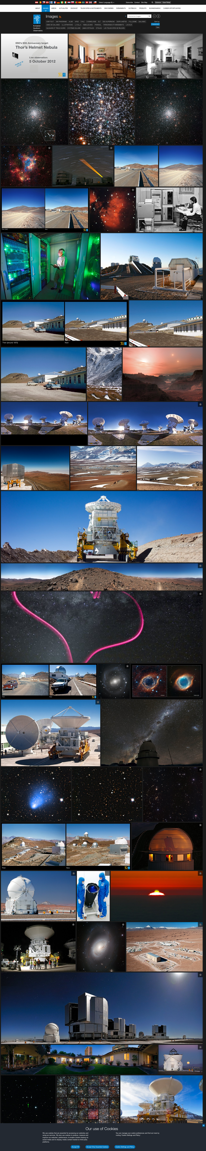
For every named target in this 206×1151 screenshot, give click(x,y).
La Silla (78, 25)
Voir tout (50, 21)
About (37, 8)
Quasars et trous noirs (55, 28)
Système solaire (73, 28)
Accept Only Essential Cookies (97, 1147)
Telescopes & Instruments (90, 8)
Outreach (132, 8)
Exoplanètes (122, 21)
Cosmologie (91, 21)
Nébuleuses (88, 25)
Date (157, 27)
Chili (82, 21)
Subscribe (129, 2)
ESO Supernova (109, 21)
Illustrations (67, 25)
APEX (77, 21)
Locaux (129, 25)
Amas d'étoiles (88, 28)
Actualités (63, 8)
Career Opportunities (172, 8)
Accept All (75, 1147)
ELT (99, 21)
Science (158, 2)
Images (45, 8)
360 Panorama (61, 21)
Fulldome (132, 21)
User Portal (166, 2)
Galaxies (142, 21)
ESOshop (74, 8)
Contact (137, 2)
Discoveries (108, 8)
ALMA (71, 21)
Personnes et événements (113, 25)
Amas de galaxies (53, 25)
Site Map (144, 2)
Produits (142, 8)
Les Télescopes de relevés (114, 28)
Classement (155, 24)
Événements (121, 8)
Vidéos (53, 8)
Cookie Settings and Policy (125, 1147)
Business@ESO (154, 8)
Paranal (98, 25)
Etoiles (99, 28)
